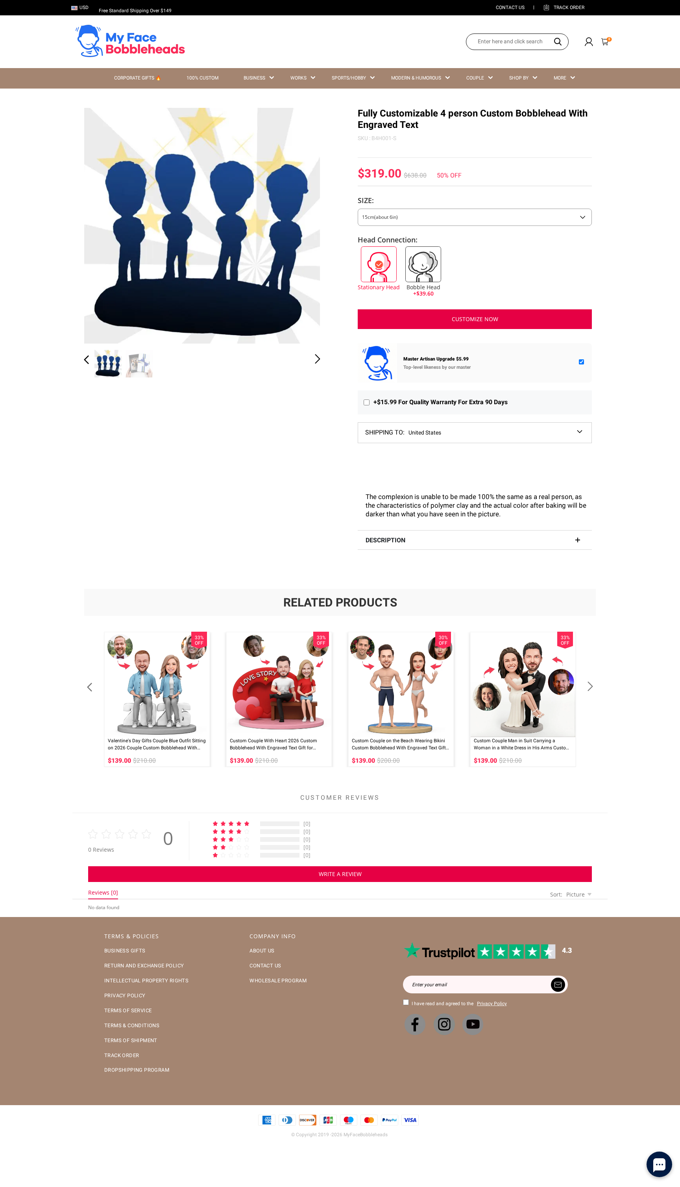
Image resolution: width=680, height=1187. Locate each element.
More (560, 78)
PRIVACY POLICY (125, 995)
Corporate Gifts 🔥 (137, 78)
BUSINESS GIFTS (125, 951)
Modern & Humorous (416, 78)
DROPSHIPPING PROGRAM (136, 1070)
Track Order (569, 7)
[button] (102, 224)
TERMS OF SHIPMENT (130, 1040)
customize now (475, 319)
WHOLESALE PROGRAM (278, 981)
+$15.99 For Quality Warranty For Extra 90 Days (440, 402)
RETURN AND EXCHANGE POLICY (144, 966)
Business (254, 78)
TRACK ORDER (121, 1055)
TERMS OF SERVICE (128, 1010)
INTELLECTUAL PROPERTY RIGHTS (146, 981)
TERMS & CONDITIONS (131, 1025)
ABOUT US (261, 951)
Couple (475, 78)
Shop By (518, 78)
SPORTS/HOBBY (349, 78)
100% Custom (202, 78)
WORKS (298, 78)
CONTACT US (510, 7)
